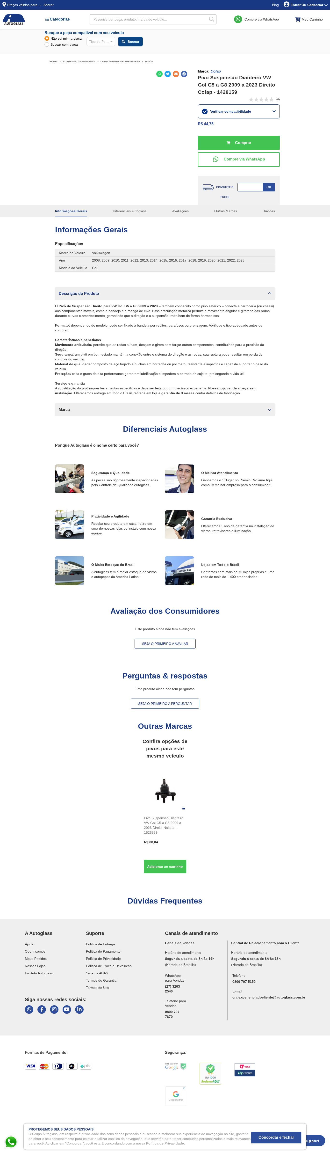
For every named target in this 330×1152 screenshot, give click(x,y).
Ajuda (29, 944)
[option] (165, 822)
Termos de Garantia (101, 980)
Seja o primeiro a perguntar (165, 704)
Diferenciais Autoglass (129, 211)
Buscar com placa (64, 44)
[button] (165, 293)
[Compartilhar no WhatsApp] (159, 74)
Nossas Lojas (35, 966)
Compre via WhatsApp (261, 19)
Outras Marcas (225, 211)
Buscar (133, 42)
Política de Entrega (100, 944)
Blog (275, 5)
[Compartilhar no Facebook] (184, 74)
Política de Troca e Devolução (109, 966)
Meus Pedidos (36, 959)
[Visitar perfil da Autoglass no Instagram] (54, 1009)
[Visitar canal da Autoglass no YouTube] (67, 1009)
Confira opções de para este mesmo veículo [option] (165, 748)
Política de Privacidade (103, 959)
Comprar (239, 143)
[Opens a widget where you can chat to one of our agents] (308, 1142)
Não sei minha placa (66, 38)
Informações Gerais (71, 211)
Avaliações (180, 211)
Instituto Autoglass (39, 973)
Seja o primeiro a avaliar (165, 644)
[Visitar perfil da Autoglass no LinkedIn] (79, 1009)
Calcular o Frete (256, 187)
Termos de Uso (97, 988)
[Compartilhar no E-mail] (176, 74)
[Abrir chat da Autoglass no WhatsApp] (29, 1009)
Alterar (48, 5)
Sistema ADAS (97, 973)
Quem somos (35, 951)
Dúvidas (269, 211)
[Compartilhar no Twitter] (168, 74)
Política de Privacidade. (165, 1143)
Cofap (216, 71)
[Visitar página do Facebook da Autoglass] (41, 1009)
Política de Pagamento (103, 951)
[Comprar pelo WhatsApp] (239, 159)
